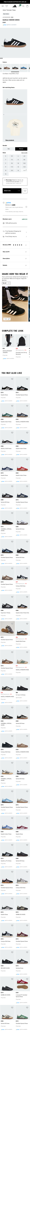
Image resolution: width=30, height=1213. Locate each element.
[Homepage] (15, 7)
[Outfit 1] (15, 304)
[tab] (9, 149)
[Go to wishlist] (7, 6)
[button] (15, 115)
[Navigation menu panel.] (3, 6)
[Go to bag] (27, 6)
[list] (15, 305)
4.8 (8, 17)
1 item (5, 319)
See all (4, 283)
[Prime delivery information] (26, 207)
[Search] (23, 6)
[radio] (6, 156)
